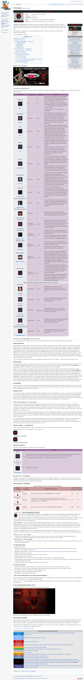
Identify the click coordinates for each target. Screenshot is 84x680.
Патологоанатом (53, 649)
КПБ (63, 104)
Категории (16, 671)
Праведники (72, 50)
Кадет (72, 644)
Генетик (37, 649)
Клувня (35, 667)
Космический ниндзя (68, 660)
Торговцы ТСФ (65, 665)
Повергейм (79, 489)
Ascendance (20, 277)
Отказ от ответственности (42, 678)
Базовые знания (17, 512)
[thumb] (16, 515)
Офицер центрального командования (32, 665)
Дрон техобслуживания (35, 657)
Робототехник (31, 650)
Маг (69, 46)
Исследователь (68, 654)
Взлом (79, 57)
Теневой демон (65, 659)
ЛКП (56, 149)
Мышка (25, 655)
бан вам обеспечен (39, 429)
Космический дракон (75, 43)
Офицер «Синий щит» (41, 637)
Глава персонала (32, 632)
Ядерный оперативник (41, 663)
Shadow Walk (20, 168)
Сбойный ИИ (51, 662)
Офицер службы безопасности (36, 644)
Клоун (31, 615)
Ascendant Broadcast (20, 335)
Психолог (47, 649)
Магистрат (36, 641)
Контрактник (74, 42)
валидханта (38, 501)
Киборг (27, 657)
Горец (32, 667)
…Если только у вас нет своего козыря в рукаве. (23, 628)
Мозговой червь (77, 660)
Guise (17, 460)
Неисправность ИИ (74, 58)
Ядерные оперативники (75, 54)
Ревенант (72, 51)
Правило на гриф (37, 537)
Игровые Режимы (25, 671)
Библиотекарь (61, 654)
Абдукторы (71, 38)
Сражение (71, 57)
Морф (79, 46)
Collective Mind (20, 196)
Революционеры (63, 662)
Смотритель (26, 644)
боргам (66, 140)
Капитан (25, 632)
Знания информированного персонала (30, 512)
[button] (64, 4)
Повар (30, 654)
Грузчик (25, 652)
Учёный (25, 650)
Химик (33, 649)
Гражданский (30, 655)
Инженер (36, 647)
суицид (23, 569)
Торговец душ (27, 663)
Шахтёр (29, 652)
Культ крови (58, 660)
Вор (47, 663)
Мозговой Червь (74, 46)
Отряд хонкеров (72, 665)
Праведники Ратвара (38, 662)
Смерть (75, 57)
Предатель (77, 50)
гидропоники (32, 549)
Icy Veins (20, 183)
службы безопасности (45, 551)
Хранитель (33, 663)
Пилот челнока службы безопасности (52, 644)
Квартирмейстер (27, 634)
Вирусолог (42, 649)
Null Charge (20, 249)
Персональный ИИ (44, 657)
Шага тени (56, 308)
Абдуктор (26, 659)
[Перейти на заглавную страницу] (6, 5)
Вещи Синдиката (74, 60)
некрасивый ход (47, 566)
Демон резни (77, 47)
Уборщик (26, 654)
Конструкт (31, 660)
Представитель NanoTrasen (30, 637)
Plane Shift (20, 314)
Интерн (59, 649)
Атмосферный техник (28, 647)
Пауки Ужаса (71, 47)
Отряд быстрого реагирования (47, 665)
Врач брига (67, 644)
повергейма (44, 501)
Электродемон (58, 659)
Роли (20, 671)
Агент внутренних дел (28, 641)
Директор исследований (63, 632)
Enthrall (20, 122)
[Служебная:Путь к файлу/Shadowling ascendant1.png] (34, 601)
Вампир (78, 38)
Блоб (75, 38)
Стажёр (44, 647)
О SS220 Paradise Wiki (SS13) (31, 678)
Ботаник (38, 654)
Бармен (33, 654)
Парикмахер (43, 654)
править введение (26, 8)
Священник (54, 654)
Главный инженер (53, 632)
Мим (51, 654)
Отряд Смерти (58, 665)
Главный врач (72, 632)
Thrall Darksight (17, 472)
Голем (45, 655)
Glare (20, 135)
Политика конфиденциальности (19, 678)
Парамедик (29, 649)
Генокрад (78, 39)
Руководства (33, 671)
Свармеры (77, 51)
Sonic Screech (20, 228)
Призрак (42, 655)
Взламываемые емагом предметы (75, 65)
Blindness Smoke (20, 238)
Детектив (62, 644)
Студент (36, 650)
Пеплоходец (36, 655)
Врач (25, 649)
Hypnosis (20, 303)
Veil (20, 151)
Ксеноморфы (52, 660)
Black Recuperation (20, 261)
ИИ (56, 355)
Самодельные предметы (75, 63)
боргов (66, 223)
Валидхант (73, 489)
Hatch (20, 108)
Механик (40, 647)
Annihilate (20, 293)
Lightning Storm (20, 324)
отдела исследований (56, 551)
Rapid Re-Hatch (20, 207)
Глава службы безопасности (42, 632)
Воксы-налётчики (72, 39)
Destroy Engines (20, 217)
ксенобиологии (18, 549)
